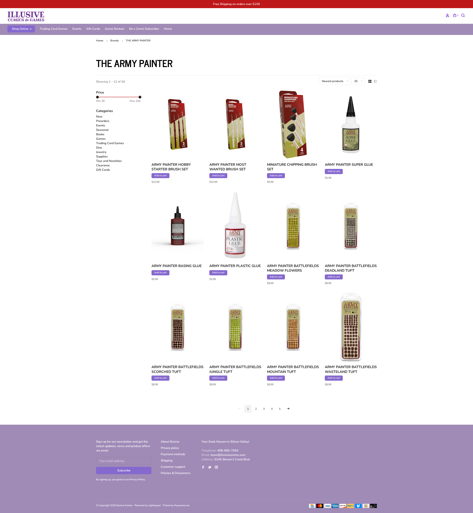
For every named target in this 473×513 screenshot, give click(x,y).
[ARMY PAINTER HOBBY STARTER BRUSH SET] (178, 125)
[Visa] (327, 507)
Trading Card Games (54, 29)
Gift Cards (93, 29)
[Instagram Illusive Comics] (216, 468)
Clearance (103, 165)
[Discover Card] (342, 507)
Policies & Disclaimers (175, 473)
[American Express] (335, 507)
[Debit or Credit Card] (373, 507)
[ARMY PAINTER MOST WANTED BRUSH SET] (235, 125)
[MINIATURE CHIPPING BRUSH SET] (293, 125)
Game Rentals (114, 29)
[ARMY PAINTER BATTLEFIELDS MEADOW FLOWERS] (293, 226)
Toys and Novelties (109, 161)
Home (168, 29)
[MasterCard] (319, 507)
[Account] (448, 16)
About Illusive (170, 442)
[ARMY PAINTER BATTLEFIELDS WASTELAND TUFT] (351, 327)
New (99, 117)
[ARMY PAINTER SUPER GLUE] (351, 125)
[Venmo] (358, 507)
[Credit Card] (312, 507)
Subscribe (123, 470)
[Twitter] (209, 468)
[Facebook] (203, 468)
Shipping (167, 460)
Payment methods (173, 454)
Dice (99, 148)
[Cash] (366, 507)
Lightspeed (154, 505)
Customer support (173, 467)
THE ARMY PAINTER (138, 40)
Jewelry (101, 152)
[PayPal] (350, 507)
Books (100, 134)
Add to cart (160, 175)
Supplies (102, 156)
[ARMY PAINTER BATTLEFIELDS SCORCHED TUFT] (178, 327)
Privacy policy (170, 448)
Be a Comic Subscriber (144, 29)
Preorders (102, 121)
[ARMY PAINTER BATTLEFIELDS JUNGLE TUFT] (235, 327)
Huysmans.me (181, 505)
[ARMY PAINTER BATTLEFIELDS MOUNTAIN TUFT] (293, 327)
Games (101, 139)
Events (76, 29)
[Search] (463, 16)
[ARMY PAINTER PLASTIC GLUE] (235, 226)
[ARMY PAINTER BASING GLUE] (178, 226)
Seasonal (102, 130)
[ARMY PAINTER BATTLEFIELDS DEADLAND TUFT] (351, 226)
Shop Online (20, 29)
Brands (114, 40)
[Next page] (288, 409)
